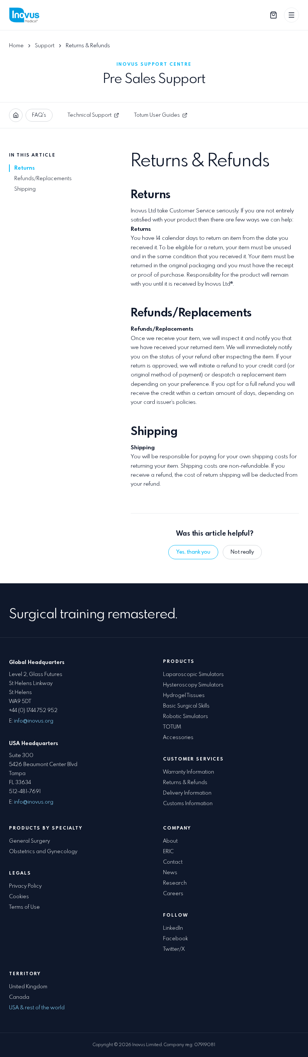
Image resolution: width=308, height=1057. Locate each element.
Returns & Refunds (185, 782)
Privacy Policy (25, 886)
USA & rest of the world (37, 1007)
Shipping (25, 189)
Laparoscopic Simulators (193, 674)
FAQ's (39, 115)
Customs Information (188, 803)
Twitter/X (174, 949)
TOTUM (172, 727)
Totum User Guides (157, 115)
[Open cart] (273, 15)
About (170, 841)
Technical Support (90, 115)
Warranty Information (188, 772)
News (170, 872)
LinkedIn (173, 928)
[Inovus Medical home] (25, 15)
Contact (173, 862)
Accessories (178, 737)
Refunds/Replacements (43, 178)
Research (175, 883)
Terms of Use (24, 907)
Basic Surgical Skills (186, 706)
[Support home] (16, 115)
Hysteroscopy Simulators (193, 685)
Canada (19, 997)
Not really (242, 552)
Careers (173, 893)
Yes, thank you (193, 552)
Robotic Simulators (185, 716)
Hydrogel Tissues (184, 695)
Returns (24, 168)
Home (16, 45)
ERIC (168, 851)
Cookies (19, 896)
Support (44, 45)
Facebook (175, 938)
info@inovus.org (33, 721)
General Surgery (29, 841)
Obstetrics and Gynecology (43, 851)
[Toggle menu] (291, 15)
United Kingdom (28, 986)
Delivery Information (187, 793)
